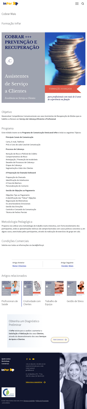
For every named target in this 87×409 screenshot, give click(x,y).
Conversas (5, 364)
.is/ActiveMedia (6, 403)
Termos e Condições (29, 401)
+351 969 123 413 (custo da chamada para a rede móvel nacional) (35, 366)
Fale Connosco (58, 340)
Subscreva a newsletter (34, 382)
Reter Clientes (19, 266)
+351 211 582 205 (30, 364)
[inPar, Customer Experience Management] (10, 3)
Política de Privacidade (42, 401)
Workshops (5, 361)
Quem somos (6, 359)
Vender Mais (67, 266)
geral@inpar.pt (30, 370)
